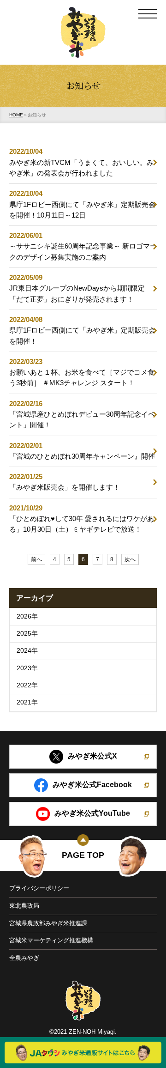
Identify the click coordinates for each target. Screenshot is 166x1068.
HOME (16, 114)
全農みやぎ (24, 957)
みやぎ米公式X (92, 756)
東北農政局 (24, 905)
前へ (36, 559)
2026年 (27, 616)
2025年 (27, 633)
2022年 (27, 685)
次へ (130, 559)
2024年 (27, 650)
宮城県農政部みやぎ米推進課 (48, 923)
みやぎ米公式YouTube (92, 813)
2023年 (27, 668)
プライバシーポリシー (39, 888)
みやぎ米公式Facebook (92, 785)
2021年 (27, 702)
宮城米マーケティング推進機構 (51, 940)
